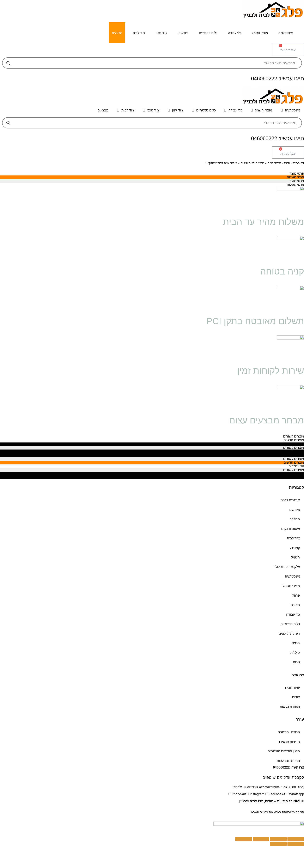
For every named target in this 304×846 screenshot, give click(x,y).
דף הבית (298, 163)
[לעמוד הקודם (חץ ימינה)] (295, 844)
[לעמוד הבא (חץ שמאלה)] (278, 844)
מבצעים (117, 33)
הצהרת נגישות (290, 706)
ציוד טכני (161, 33)
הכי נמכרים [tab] (296, 444)
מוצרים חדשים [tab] (294, 440)
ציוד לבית (139, 33)
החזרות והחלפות (288, 761)
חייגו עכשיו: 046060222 (277, 78)
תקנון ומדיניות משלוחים (284, 751)
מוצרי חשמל (260, 33)
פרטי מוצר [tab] (297, 173)
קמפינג (295, 548)
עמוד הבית (292, 687)
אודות (296, 697)
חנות (287, 163)
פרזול (296, 595)
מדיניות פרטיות (289, 741)
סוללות (295, 652)
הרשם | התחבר (289, 732)
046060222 (281, 767)
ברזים (296, 643)
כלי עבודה (234, 33)
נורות (296, 662)
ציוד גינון (183, 33)
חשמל (295, 557)
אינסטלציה (285, 33)
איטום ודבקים (290, 529)
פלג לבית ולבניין (251, 801)
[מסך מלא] (261, 839)
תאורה (295, 605)
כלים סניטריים (208, 33)
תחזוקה (295, 519)
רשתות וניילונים (289, 633)
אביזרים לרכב (290, 500)
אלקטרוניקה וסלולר (287, 567)
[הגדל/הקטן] (243, 839)
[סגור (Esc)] (295, 839)
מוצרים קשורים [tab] (293, 436)
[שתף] (278, 839)
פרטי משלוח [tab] (295, 177)
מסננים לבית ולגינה (252, 163)
